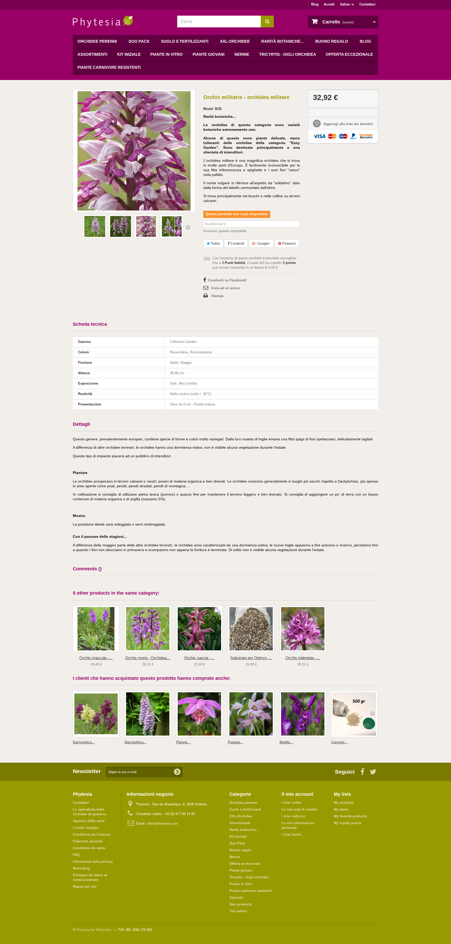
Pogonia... (235, 742)
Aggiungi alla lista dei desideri (347, 124)
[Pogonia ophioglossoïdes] (251, 714)
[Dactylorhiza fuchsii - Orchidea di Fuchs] (147, 714)
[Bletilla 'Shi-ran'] (303, 714)
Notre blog (81, 868)
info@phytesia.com (162, 823)
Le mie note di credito (299, 809)
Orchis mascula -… (96, 658)
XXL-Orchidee (235, 41)
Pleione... (183, 742)
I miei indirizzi (293, 816)
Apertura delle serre (89, 821)
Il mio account (297, 794)
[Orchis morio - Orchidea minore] (147, 629)
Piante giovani (208, 54)
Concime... (339, 742)
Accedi (329, 4)
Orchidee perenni (97, 41)
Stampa (217, 296)
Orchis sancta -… (199, 658)
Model (208, 109)
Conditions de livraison (92, 834)
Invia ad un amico (225, 288)
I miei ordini (291, 803)
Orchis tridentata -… (303, 658)
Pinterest (288, 243)
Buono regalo (331, 41)
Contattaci (367, 4)
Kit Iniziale (129, 54)
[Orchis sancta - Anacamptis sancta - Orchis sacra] (199, 629)
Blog (315, 4)
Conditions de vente (89, 848)
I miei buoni (291, 834)
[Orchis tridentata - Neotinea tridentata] (303, 629)
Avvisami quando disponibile (224, 231)
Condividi (236, 243)
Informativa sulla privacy (93, 861)
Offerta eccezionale (349, 54)
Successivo (188, 227)
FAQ (76, 855)
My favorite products (350, 816)
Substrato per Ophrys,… (251, 658)
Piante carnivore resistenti (109, 67)
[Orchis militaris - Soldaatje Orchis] (94, 226)
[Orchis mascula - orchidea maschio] (96, 629)
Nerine (241, 54)
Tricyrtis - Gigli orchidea (287, 54)
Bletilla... (286, 742)
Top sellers (238, 911)
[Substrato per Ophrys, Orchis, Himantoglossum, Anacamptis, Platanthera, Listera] (251, 629)
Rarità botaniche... (282, 41)
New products (240, 904)
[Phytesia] (121, 21)
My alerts (341, 809)
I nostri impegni (86, 828)
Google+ (263, 243)
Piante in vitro (166, 54)
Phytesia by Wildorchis (93, 930)
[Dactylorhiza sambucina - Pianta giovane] (96, 714)
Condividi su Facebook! (227, 280)
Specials (236, 897)
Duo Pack (139, 41)
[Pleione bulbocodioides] (199, 714)
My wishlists (344, 803)
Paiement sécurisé (88, 841)
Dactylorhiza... (84, 742)
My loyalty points (347, 823)
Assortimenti (92, 54)
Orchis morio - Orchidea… (147, 658)
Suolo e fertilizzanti (184, 41)
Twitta (215, 243)
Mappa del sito (85, 887)
